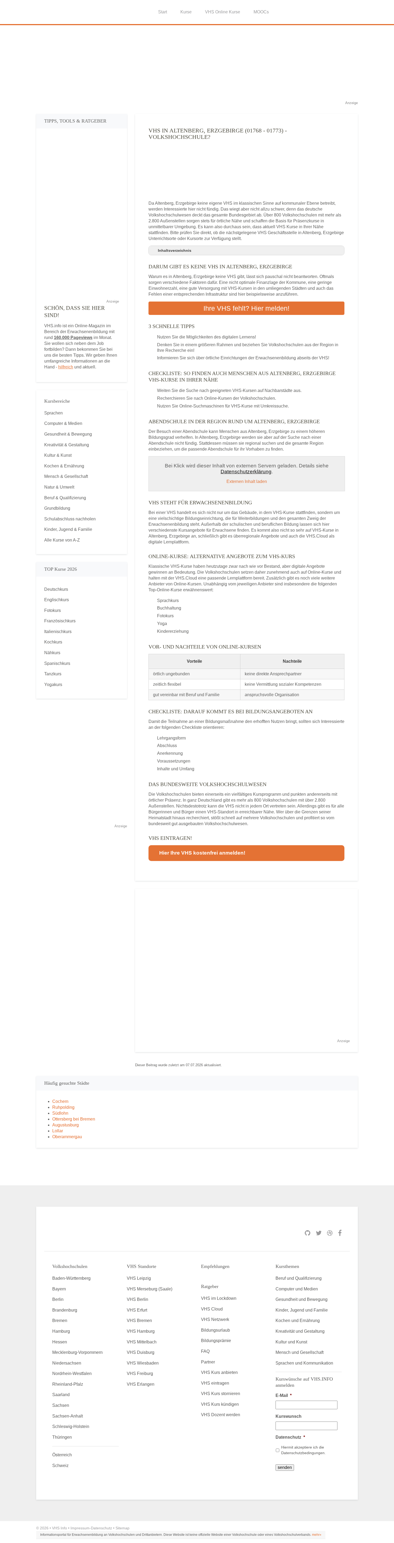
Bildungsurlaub (215, 1330)
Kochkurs (53, 642)
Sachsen (60, 1405)
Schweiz (60, 1465)
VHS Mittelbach (142, 1342)
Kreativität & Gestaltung (66, 445)
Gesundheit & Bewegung (68, 434)
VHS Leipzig (139, 1278)
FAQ (205, 1351)
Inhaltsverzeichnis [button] (174, 250)
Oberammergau (67, 1136)
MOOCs (261, 12)
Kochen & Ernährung (64, 466)
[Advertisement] (197, 62)
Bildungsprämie (216, 1340)
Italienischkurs (58, 631)
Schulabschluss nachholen (70, 519)
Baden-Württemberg (71, 1278)
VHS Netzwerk (215, 1319)
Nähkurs (52, 652)
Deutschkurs (56, 589)
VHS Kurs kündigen (220, 1404)
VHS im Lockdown (218, 1298)
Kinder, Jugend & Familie (68, 529)
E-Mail (284, 1395)
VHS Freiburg (140, 1373)
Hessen (59, 1342)
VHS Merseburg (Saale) (149, 1289)
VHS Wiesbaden (143, 1363)
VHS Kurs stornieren (220, 1393)
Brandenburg (64, 1310)
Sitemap (122, 1528)
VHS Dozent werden (220, 1414)
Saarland (61, 1394)
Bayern (59, 1289)
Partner (208, 1362)
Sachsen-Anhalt (67, 1416)
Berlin (58, 1299)
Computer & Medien (63, 423)
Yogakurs (53, 684)
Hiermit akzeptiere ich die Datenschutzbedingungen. (303, 1450)
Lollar (57, 1131)
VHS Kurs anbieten (219, 1372)
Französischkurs (60, 621)
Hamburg (61, 1331)
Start (162, 12)
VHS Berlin (137, 1299)
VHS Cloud (212, 1309)
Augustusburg (65, 1125)
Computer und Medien (297, 1289)
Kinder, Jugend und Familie (302, 1310)
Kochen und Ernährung (298, 1320)
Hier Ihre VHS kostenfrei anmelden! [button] (202, 853)
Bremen (59, 1320)
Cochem (60, 1101)
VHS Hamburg (141, 1331)
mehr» (316, 1534)
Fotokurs (52, 610)
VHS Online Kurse (222, 12)
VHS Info (59, 1528)
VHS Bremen (139, 1320)
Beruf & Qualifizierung (65, 498)
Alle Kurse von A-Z (62, 540)
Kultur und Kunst (291, 1342)
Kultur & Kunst (58, 455)
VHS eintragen (215, 1383)
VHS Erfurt (137, 1310)
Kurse (186, 12)
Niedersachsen (66, 1363)
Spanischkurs (57, 663)
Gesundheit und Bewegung (302, 1299)
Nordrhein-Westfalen (72, 1373)
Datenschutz (290, 1437)
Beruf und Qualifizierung (299, 1278)
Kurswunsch (289, 1416)
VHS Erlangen (140, 1384)
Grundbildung (57, 508)
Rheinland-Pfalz (67, 1384)
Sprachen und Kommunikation (304, 1363)
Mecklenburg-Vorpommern (77, 1352)
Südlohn (60, 1113)
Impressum (80, 1528)
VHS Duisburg (140, 1352)
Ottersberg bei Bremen (73, 1119)
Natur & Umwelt (59, 487)
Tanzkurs (52, 674)
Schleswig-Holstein (70, 1426)
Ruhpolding (63, 1107)
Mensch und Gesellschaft (300, 1352)
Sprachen (53, 413)
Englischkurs (56, 599)
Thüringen (62, 1437)
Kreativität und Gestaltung (300, 1331)
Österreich (62, 1455)
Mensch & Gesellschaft (66, 476)
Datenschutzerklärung (246, 471)
